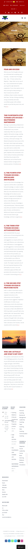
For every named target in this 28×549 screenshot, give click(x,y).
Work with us (4, 507)
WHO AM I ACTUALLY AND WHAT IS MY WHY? (12, 339)
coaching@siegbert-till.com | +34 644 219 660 (14, 536)
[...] (7, 106)
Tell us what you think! (5, 511)
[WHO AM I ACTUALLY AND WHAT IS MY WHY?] (14, 339)
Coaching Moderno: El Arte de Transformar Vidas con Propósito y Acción (14, 419)
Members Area (4, 488)
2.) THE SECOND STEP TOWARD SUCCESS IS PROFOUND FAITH (12, 285)
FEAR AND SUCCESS (12, 57)
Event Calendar (4, 484)
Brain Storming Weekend (21, 458)
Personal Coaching (21, 412)
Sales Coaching (21, 430)
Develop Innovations (22, 463)
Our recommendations (5, 516)
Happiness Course (22, 447)
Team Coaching (21, 425)
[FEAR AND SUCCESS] (14, 57)
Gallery (16, 57)
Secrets (4, 492)
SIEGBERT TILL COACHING (9, 531)
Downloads (5, 480)
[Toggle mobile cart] (22, 18)
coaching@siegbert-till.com (7, 421)
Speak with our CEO (5, 495)
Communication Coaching (22, 435)
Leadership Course (22, 452)
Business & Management (22, 416)
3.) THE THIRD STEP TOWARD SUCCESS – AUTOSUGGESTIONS (12, 228)
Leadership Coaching (22, 421)
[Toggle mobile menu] (25, 18)
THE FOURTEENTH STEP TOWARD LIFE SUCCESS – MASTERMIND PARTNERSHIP (14, 457)
